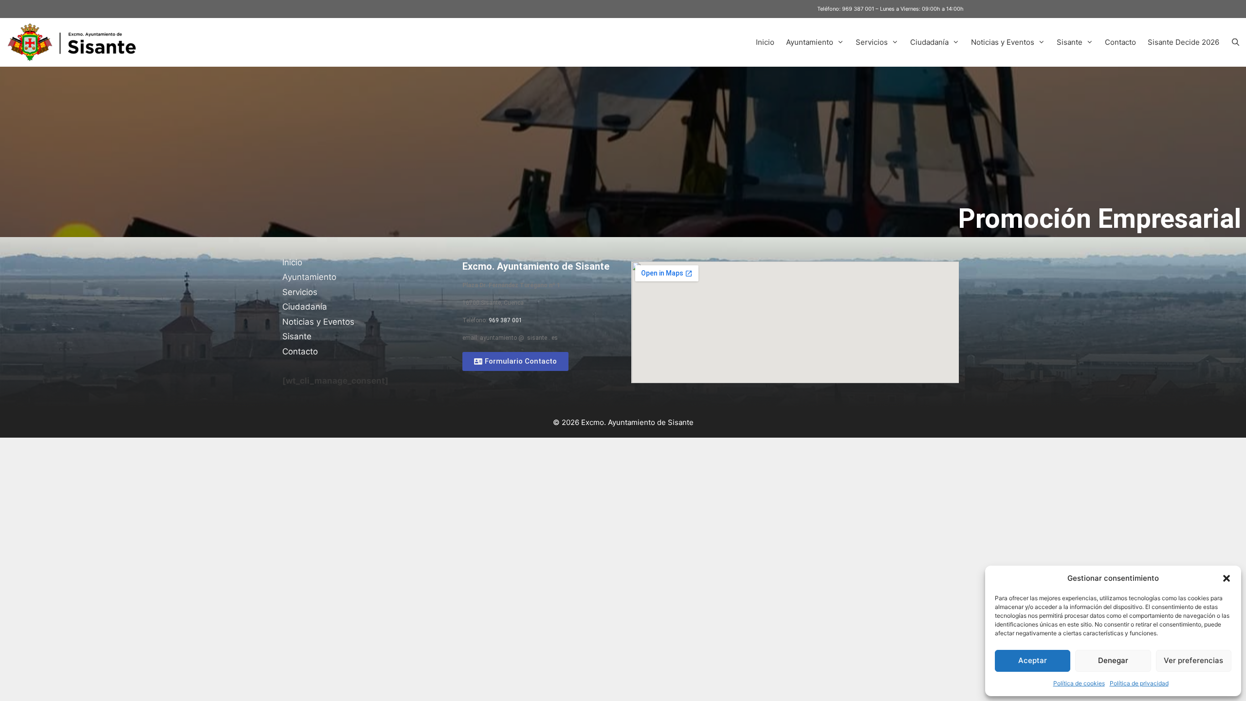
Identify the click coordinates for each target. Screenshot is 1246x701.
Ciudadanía (929, 42)
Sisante (1069, 42)
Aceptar (1032, 660)
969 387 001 (858, 8)
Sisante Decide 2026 (1183, 42)
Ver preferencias (1193, 660)
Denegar (1113, 660)
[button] (1226, 578)
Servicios (872, 42)
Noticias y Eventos (1002, 42)
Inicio (765, 42)
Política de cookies (1079, 683)
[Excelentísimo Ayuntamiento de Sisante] (75, 42)
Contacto (1120, 42)
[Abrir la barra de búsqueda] (1235, 42)
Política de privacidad (1139, 683)
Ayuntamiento (809, 42)
